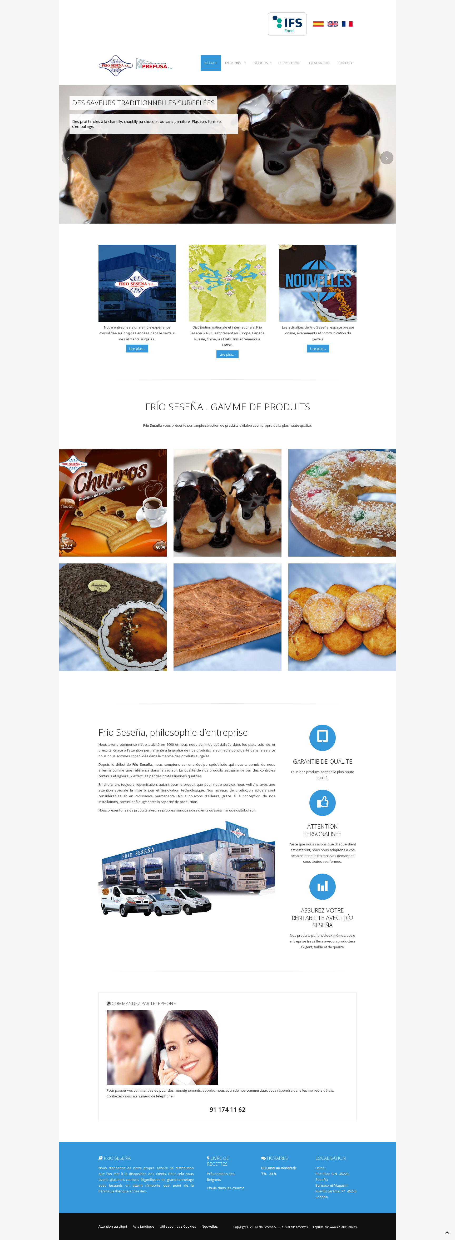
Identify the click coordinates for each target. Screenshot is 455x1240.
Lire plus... (137, 348)
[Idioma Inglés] (333, 24)
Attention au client (112, 1226)
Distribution (289, 63)
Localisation (319, 63)
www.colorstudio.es (343, 1227)
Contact (345, 63)
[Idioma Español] (318, 24)
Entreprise (233, 63)
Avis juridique (143, 1226)
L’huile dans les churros (226, 1188)
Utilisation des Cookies (178, 1226)
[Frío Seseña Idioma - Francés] (347, 24)
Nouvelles (210, 1226)
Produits (260, 63)
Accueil (211, 63)
